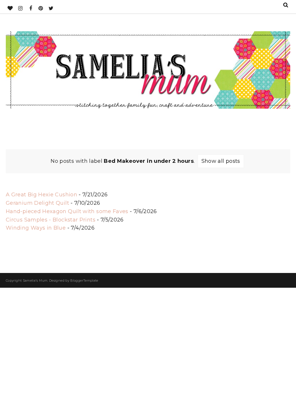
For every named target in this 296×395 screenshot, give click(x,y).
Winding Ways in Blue (36, 228)
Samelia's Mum (35, 280)
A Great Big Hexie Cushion (41, 194)
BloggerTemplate (84, 280)
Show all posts (220, 161)
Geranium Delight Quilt (37, 203)
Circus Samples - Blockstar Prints (50, 220)
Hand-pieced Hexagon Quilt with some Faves (67, 211)
